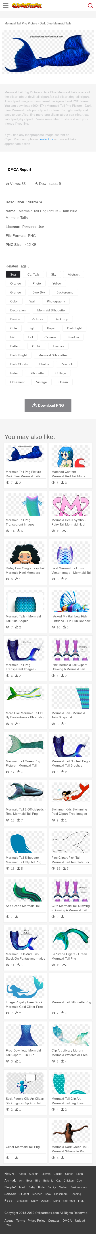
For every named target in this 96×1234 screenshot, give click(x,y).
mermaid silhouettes (52, 355)
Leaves (46, 1173)
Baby (32, 1187)
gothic (36, 346)
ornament (17, 382)
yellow (56, 283)
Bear (29, 1180)
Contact (53, 1220)
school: (10, 1194)
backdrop (61, 319)
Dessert (45, 1200)
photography (56, 301)
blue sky (39, 292)
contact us (46, 139)
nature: (10, 1173)
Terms (20, 1220)
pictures (37, 319)
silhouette (37, 373)
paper (51, 328)
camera (50, 337)
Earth (79, 1173)
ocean (63, 382)
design (15, 319)
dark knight (18, 355)
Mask (22, 1187)
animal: (10, 1180)
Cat (58, 1180)
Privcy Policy (36, 1220)
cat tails (33, 274)
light (32, 328)
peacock (67, 364)
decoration (18, 310)
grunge (15, 292)
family (52, 1187)
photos (44, 364)
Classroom (60, 1194)
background (64, 292)
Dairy (34, 1200)
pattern (15, 346)
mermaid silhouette (51, 310)
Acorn (22, 1173)
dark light (74, 328)
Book (48, 1194)
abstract (73, 274)
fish (13, 337)
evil (30, 337)
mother (63, 1187)
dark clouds (19, 364)
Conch (69, 1173)
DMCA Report (19, 170)
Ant (21, 1180)
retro (14, 373)
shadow (73, 337)
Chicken (69, 1180)
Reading (76, 1194)
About (8, 1220)
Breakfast (22, 1200)
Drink (56, 1200)
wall (32, 301)
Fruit (80, 1200)
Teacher (37, 1194)
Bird (37, 1180)
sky (53, 274)
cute (13, 328)
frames (58, 346)
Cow (79, 1180)
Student (24, 1194)
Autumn (33, 1173)
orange (15, 283)
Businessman (79, 1187)
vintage (41, 382)
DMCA (67, 1220)
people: (10, 1187)
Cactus (58, 1173)
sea (13, 274)
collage (60, 373)
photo (37, 283)
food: (9, 1200)
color (14, 301)
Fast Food (69, 1200)
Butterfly (48, 1180)
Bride (41, 1187)
